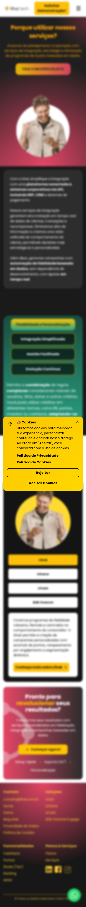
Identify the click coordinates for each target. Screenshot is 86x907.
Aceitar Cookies (43, 483)
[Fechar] (77, 421)
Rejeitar (43, 472)
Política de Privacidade (37, 455)
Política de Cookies (34, 462)
